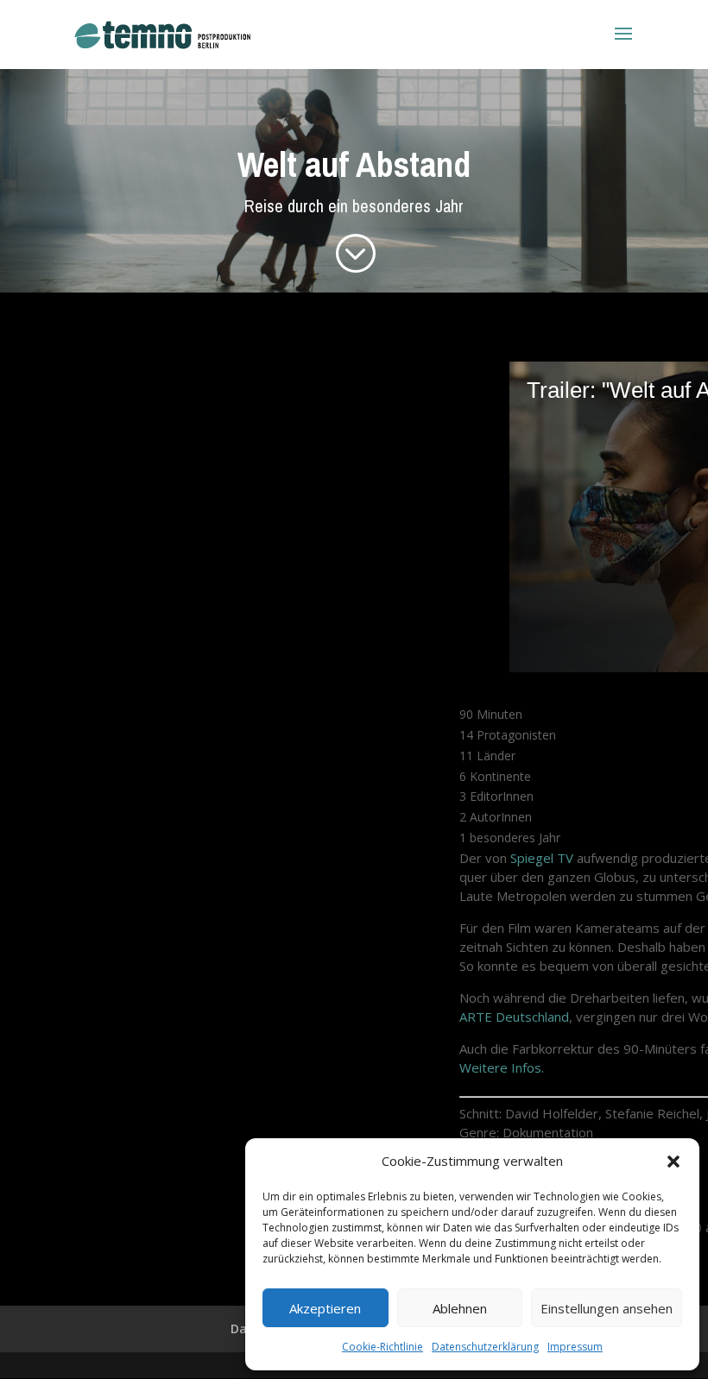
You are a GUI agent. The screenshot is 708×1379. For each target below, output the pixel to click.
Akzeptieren (325, 1308)
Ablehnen (460, 1308)
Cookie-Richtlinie (382, 1346)
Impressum (575, 1346)
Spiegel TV (541, 857)
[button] (673, 1161)
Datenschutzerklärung (485, 1346)
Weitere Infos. (501, 1067)
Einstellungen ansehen (606, 1308)
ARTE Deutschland (514, 1016)
